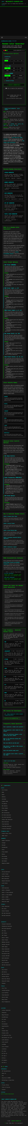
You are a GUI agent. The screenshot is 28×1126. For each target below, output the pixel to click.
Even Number (4, 858)
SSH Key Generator (5, 964)
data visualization (11, 142)
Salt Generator (5, 962)
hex (7, 68)
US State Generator (6, 815)
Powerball (3, 1012)
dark (7, 78)
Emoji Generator (5, 876)
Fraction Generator (6, 828)
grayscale (20, 78)
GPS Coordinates (5, 812)
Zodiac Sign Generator (6, 819)
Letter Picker (4, 874)
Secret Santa (4, 997)
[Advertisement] (14, 21)
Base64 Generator (5, 880)
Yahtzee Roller (5, 976)
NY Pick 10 (4, 1053)
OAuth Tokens (4, 939)
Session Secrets (5, 944)
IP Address (4, 803)
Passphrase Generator (6, 926)
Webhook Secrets (5, 942)
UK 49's (3, 1021)
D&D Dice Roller (5, 974)
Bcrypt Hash (4, 960)
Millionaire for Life (6, 1037)
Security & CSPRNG (5, 1077)
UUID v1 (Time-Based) (6, 894)
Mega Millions (4, 1014)
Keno (2, 1028)
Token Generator (5, 951)
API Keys (3, 930)
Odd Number (4, 861)
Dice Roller (4, 969)
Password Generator (6, 924)
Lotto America (4, 1039)
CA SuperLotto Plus (6, 1035)
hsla (14, 70)
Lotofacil (3, 1048)
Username (3, 799)
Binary (3, 854)
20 (17, 60)
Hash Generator (5, 958)
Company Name (4, 801)
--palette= (8, 73)
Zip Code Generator (6, 817)
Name (2, 792)
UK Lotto (3, 1019)
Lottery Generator (5, 1010)
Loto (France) (4, 1046)
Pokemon (3, 983)
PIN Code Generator (6, 928)
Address (3, 796)
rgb (14, 68)
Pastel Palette (5, 911)
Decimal (3, 845)
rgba (7, 70)
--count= (6, 58)
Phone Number (4, 808)
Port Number (4, 810)
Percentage (4, 856)
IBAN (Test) (4, 835)
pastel (14, 75)
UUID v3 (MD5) (4, 897)
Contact (3, 1089)
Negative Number (5, 863)
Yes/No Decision (5, 990)
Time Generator (5, 824)
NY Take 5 (3, 1055)
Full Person (4, 790)
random (7, 75)
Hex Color (3, 908)
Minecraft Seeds (5, 981)
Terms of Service (5, 1087)
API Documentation (5, 1071)
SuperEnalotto (4, 1026)
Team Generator (5, 995)
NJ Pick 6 (3, 1062)
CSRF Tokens (4, 946)
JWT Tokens (4, 935)
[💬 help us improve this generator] (14, 88)
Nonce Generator (5, 949)
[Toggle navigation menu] (2, 37)
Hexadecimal (4, 847)
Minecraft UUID (5, 901)
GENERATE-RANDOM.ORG (16, 1120)
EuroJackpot (4, 1024)
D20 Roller (4, 972)
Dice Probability (5, 1001)
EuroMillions (4, 1017)
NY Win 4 (3, 1058)
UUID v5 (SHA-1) (5, 899)
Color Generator (5, 906)
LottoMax (3, 1044)
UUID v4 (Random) (5, 890)
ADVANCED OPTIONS (9, 80)
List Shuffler (4, 992)
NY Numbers (4, 1060)
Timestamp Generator (6, 826)
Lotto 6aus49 (4, 1042)
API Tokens (4, 933)
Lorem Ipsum (4, 883)
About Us (3, 1073)
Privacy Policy (5, 1085)
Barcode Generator (5, 915)
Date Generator (5, 821)
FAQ (2, 1075)
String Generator (5, 871)
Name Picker (4, 999)
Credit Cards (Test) (6, 833)
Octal (2, 849)
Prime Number (4, 851)
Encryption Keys (5, 953)
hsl (20, 68)
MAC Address (4, 805)
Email (2, 794)
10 (14, 60)
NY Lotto (3, 1051)
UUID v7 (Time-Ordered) (7, 892)
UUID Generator (5, 888)
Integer (3, 842)
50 (21, 60)
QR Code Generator (5, 913)
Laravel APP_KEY (5, 955)
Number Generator (5, 840)
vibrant (20, 75)
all (20, 70)
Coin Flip (3, 988)
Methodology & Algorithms (7, 1080)
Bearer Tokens (4, 937)
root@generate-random (6, 41)
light (14, 78)
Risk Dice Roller (5, 978)
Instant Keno (4, 1030)
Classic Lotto (4, 1033)
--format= (7, 66)
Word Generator (5, 878)
